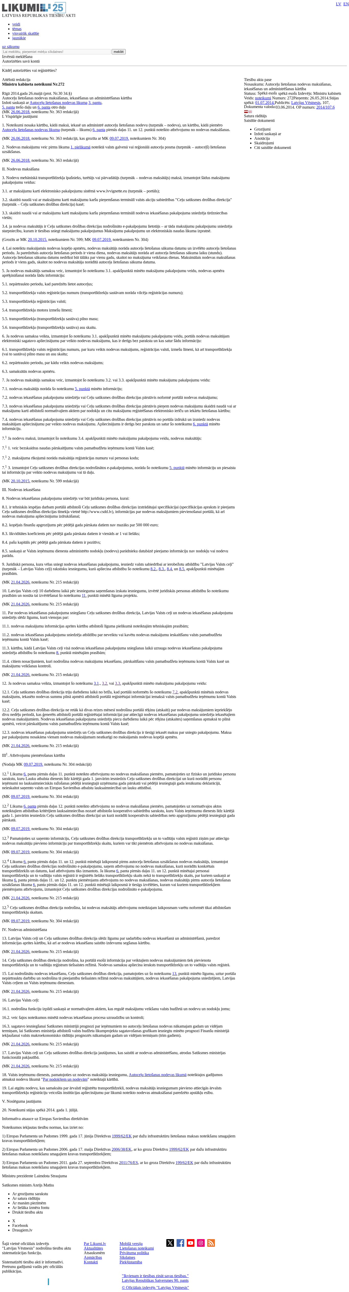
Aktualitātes (93, 1248)
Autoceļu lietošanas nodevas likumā (158, 1075)
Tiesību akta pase (258, 79)
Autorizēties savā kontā (21, 61)
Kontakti (91, 1262)
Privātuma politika (134, 1253)
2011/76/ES (128, 1162)
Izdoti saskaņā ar (267, 134)
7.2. (175, 692)
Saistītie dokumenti (259, 120)
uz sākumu (10, 46)
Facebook (20, 1225)
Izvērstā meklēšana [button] (17, 56)
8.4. (170, 569)
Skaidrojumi (264, 143)
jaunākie (19, 38)
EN (346, 4)
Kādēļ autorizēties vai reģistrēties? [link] (29, 70)
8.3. (162, 569)
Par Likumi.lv (95, 1243)
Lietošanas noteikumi (137, 1248)
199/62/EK (184, 1162)
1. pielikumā (80, 147)
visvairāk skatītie (25, 33)
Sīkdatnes (127, 1257)
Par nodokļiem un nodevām (65, 1079)
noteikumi (263, 98)
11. (84, 595)
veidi (16, 24)
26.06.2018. (20, 112)
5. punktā (82, 389)
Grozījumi (262, 129)
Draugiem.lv (22, 1230)
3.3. (118, 683)
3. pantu (94, 102)
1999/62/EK (122, 1136)
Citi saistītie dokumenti (272, 147)
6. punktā (200, 424)
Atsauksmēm (94, 1253)
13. (174, 973)
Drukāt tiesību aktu (27, 1212)
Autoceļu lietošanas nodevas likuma (58, 102)
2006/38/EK (122, 1149)
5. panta (8, 107)
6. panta (44, 107)
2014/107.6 (325, 107)
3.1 (96, 683)
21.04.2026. (20, 582)
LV (338, 4)
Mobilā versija (131, 1243)
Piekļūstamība (131, 1262)
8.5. (182, 569)
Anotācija (262, 138)
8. (57, 652)
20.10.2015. (37, 239)
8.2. (153, 569)
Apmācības (93, 1257)
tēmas (16, 29)
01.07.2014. (265, 102)
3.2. (105, 683)
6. (25, 774)
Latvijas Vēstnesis (305, 102)
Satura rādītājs (255, 116)
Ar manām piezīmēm (29, 1203)
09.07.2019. (119, 138)
